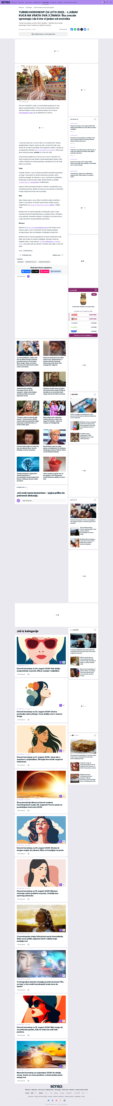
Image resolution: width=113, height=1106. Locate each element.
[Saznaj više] (95, 394)
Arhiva (83, 1096)
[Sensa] (5, 2)
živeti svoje (37, 227)
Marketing (77, 1096)
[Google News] (64, 1100)
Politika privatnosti (69, 1096)
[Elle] (46, 1093)
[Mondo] (34, 1093)
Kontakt (50, 1096)
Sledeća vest (56, 255)
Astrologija (29, 7)
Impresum (30, 1096)
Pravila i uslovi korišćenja (40, 1096)
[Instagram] (56, 1100)
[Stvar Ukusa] (85, 1093)
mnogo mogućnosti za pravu (42, 205)
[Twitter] (52, 1100)
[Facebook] (48, 1100)
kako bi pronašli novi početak (45, 150)
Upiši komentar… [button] (27, 500)
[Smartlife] (69, 1093)
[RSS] (60, 1100)
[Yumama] (77, 1093)
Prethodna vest (26, 255)
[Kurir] (27, 1093)
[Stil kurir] (51, 1093)
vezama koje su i (29, 182)
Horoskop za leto (30, 262)
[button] (63, 29)
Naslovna (21, 7)
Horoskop (20, 262)
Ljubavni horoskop (44, 262)
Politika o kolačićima (58, 1096)
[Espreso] (41, 1093)
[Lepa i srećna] (62, 1093)
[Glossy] (56, 1093)
